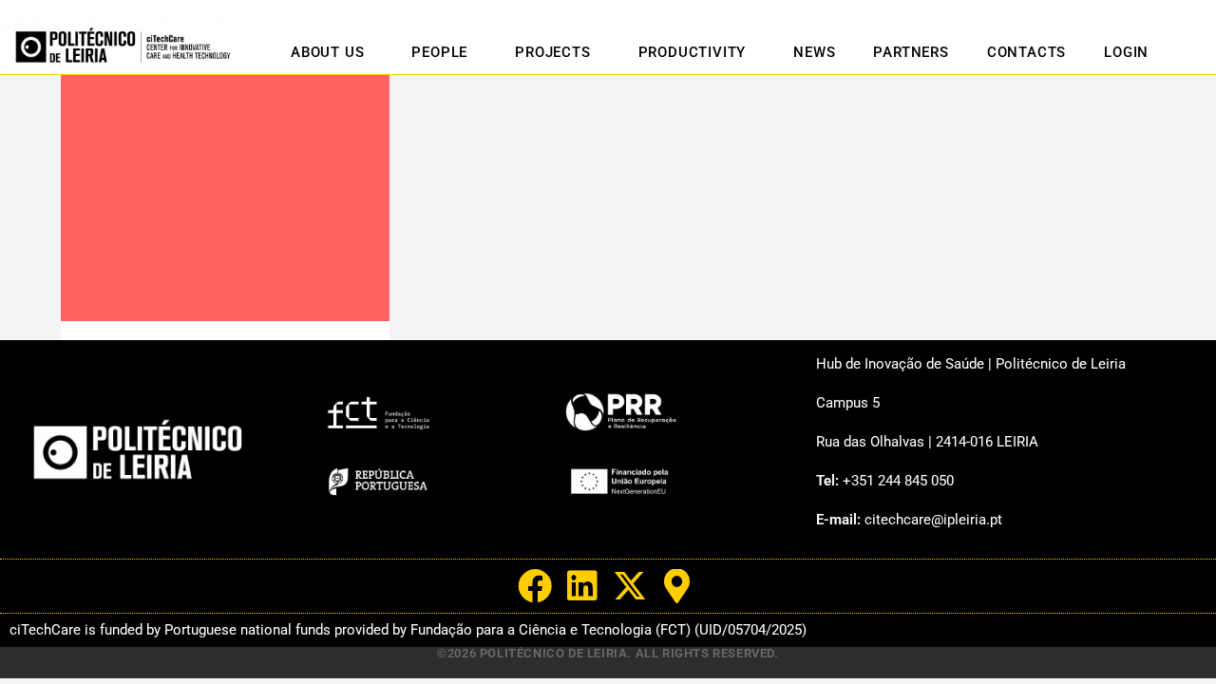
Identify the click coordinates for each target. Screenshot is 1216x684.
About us (327, 52)
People (439, 52)
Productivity (692, 52)
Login (1126, 52)
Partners (910, 52)
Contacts (1026, 52)
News (814, 52)
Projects (552, 52)
